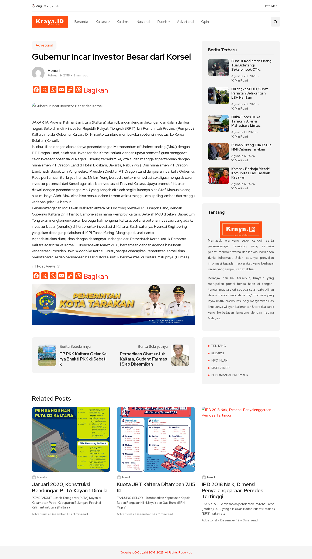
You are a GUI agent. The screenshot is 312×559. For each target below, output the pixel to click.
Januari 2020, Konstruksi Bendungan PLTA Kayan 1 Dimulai (70, 488)
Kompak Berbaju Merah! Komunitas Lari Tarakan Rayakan (250, 173)
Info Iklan (271, 6)
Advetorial (185, 21)
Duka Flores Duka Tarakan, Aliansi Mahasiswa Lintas (246, 121)
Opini (205, 21)
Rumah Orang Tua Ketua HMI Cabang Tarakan (251, 147)
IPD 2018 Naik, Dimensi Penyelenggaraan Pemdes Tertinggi (232, 491)
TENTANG (218, 346)
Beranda (81, 21)
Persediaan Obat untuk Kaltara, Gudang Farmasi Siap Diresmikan (143, 359)
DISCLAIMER (220, 368)
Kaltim (122, 21)
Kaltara (101, 21)
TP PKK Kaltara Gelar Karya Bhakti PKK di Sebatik (83, 359)
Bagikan (96, 90)
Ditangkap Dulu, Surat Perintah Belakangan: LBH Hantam (249, 93)
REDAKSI (217, 353)
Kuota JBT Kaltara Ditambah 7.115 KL (156, 488)
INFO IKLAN (219, 360)
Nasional (143, 21)
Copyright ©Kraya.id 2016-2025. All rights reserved (156, 552)
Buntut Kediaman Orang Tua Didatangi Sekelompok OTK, (251, 65)
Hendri (42, 477)
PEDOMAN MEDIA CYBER (229, 375)
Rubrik (162, 21)
